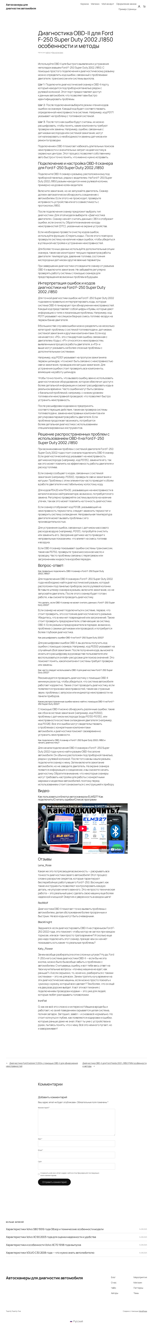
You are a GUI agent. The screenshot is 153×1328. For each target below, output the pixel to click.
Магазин (95, 3)
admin (48, 52)
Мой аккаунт (108, 3)
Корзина (85, 3)
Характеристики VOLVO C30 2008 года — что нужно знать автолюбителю (50, 1252)
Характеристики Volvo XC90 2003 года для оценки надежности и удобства (51, 1236)
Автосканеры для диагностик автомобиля (21, 6)
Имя (40, 1139)
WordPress (143, 1311)
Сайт (40, 1161)
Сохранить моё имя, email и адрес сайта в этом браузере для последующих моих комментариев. (69, 1174)
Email (40, 1150)
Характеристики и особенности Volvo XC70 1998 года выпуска (43, 1244)
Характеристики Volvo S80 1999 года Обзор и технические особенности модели (55, 1229)
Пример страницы (127, 9)
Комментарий (44, 1107)
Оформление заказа (126, 3)
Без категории (57, 52)
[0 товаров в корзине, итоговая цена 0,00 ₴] (144, 6)
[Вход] (139, 6)
